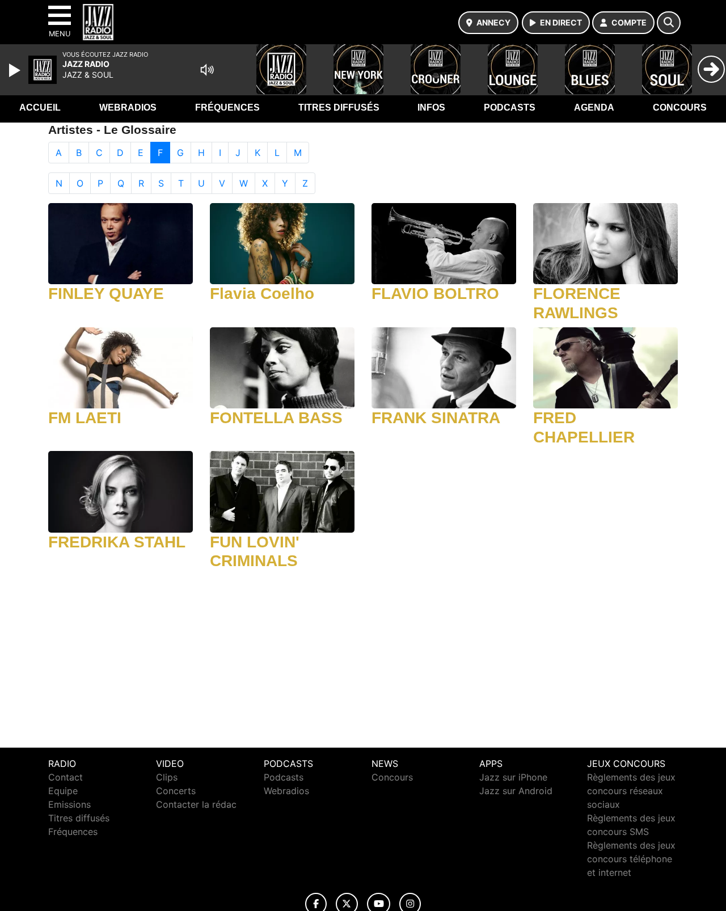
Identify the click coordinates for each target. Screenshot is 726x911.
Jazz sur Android (515, 790)
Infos (431, 107)
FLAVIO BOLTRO (435, 293)
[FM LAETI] (120, 367)
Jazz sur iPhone (513, 777)
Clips (167, 777)
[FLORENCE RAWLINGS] (605, 242)
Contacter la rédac (196, 804)
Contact (65, 777)
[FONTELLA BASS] (282, 367)
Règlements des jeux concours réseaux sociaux (631, 790)
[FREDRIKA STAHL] (120, 490)
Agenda (594, 107)
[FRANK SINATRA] (444, 367)
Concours (680, 107)
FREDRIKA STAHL (116, 542)
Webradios (128, 107)
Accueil (40, 107)
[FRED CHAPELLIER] (605, 367)
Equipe (63, 790)
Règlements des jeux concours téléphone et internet (631, 859)
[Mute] (207, 69)
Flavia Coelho (262, 293)
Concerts (176, 790)
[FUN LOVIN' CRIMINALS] (282, 490)
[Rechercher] (669, 22)
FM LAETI (84, 418)
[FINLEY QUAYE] (120, 242)
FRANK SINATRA (436, 418)
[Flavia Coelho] (282, 242)
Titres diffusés (338, 107)
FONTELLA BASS (276, 418)
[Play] (16, 70)
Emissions (69, 804)
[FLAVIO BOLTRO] (444, 242)
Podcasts (509, 107)
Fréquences (227, 107)
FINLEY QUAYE (106, 293)
